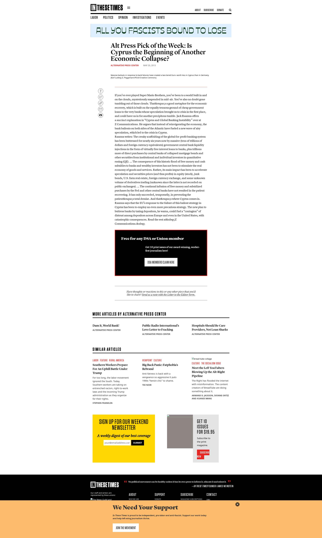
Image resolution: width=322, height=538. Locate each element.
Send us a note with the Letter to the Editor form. (168, 294)
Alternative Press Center (125, 65)
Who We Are (134, 499)
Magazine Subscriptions (191, 499)
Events (160, 17)
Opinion (123, 17)
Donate (220, 10)
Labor (94, 17)
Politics (108, 17)
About (198, 10)
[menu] (128, 8)
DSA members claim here (161, 262)
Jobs (208, 500)
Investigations (142, 17)
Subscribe (209, 10)
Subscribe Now (203, 454)
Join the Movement (126, 527)
